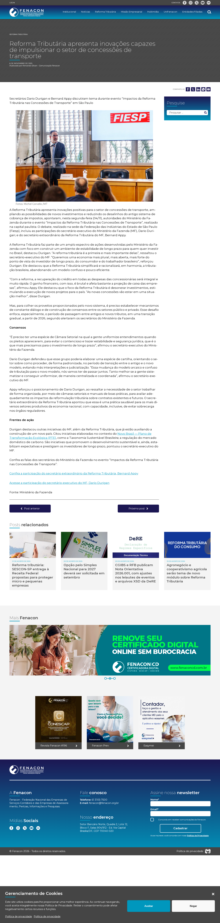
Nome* (154, 799)
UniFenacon (170, 11)
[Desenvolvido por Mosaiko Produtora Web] (208, 851)
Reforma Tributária (105, 11)
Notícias (85, 11)
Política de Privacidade (58, 905)
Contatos (176, 3)
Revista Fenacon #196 (53, 745)
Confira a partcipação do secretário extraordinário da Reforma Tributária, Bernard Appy (73, 473)
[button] (213, 894)
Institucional (69, 11)
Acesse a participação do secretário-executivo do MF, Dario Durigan (59, 483)
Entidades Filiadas (192, 11)
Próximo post (137, 508)
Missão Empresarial (131, 11)
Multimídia (153, 11)
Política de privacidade (18, 916)
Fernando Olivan (30, 66)
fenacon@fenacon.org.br (104, 803)
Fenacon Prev (100, 745)
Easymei (149, 745)
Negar (193, 905)
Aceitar (148, 905)
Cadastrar (180, 828)
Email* (154, 809)
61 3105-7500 (99, 799)
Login (12, 3)
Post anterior (32, 508)
